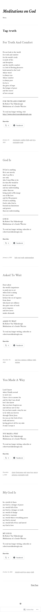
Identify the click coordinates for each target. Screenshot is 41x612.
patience (24, 360)
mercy (35, 472)
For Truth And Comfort (18, 42)
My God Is (9, 492)
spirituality (16, 142)
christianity (16, 140)
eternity (17, 572)
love (34, 140)
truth (21, 142)
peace (28, 572)
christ (13, 472)
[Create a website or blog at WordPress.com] (20, 604)
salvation (14, 475)
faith (27, 140)
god (31, 140)
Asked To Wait (12, 275)
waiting (17, 362)
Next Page (34, 585)
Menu (4, 18)
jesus (28, 472)
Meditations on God (19, 11)
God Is (7, 160)
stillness (29, 360)
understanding (29, 258)
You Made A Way (14, 380)
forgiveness (19, 472)
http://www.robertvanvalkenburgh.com (17, 114)
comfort (23, 140)
